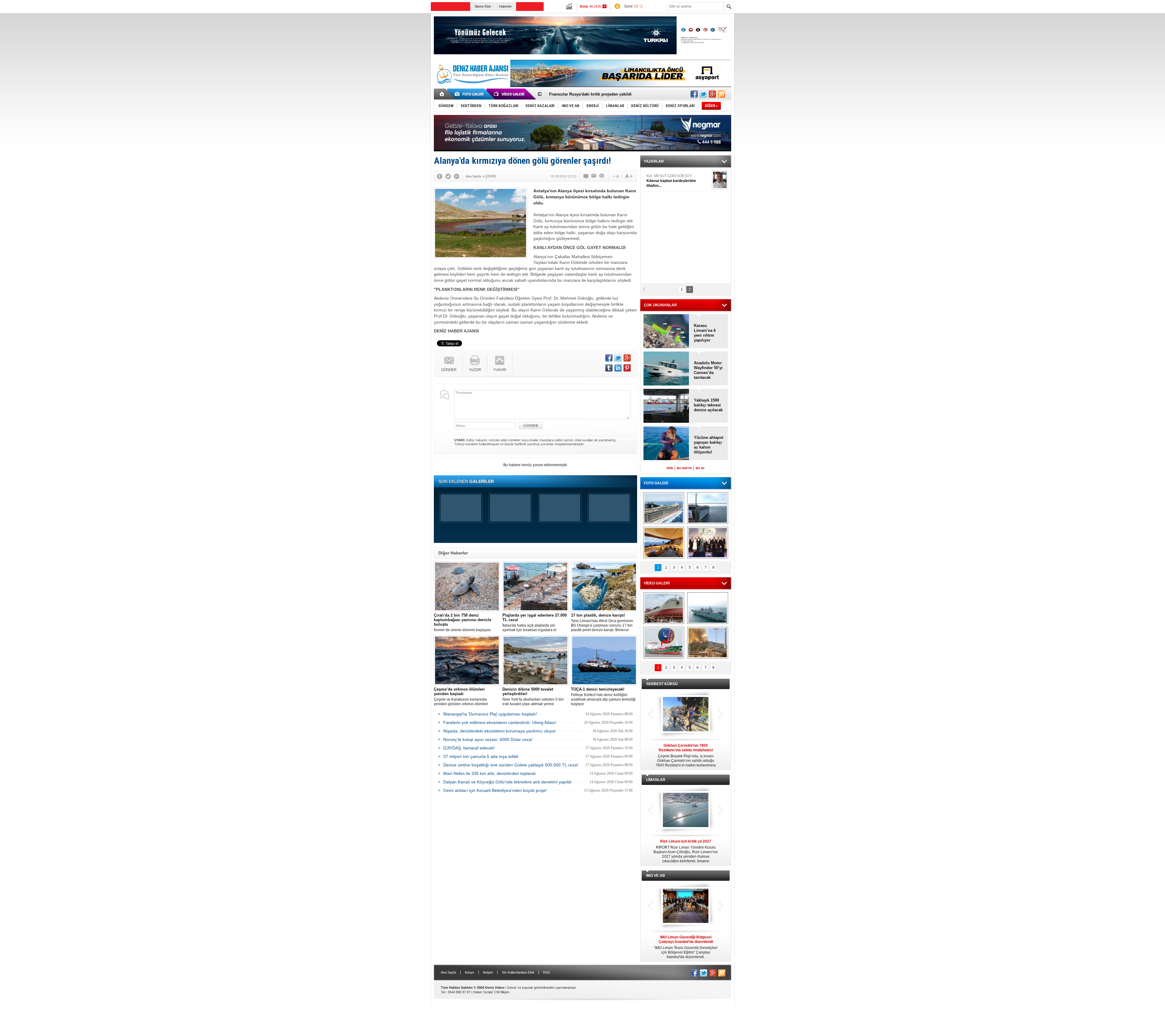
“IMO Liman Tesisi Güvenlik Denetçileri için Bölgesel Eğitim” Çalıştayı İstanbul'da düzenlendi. (686, 947)
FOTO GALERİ (656, 483)
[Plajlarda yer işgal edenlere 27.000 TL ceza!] (535, 586)
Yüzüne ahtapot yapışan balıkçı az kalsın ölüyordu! (708, 444)
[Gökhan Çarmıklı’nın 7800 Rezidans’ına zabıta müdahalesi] (685, 714)
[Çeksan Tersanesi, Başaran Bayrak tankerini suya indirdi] (663, 608)
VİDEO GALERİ (657, 583)
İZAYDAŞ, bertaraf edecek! (469, 747)
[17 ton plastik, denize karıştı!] (604, 586)
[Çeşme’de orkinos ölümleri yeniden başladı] (467, 660)
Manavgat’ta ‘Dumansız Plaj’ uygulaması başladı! (490, 714)
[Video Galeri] (509, 94)
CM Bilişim (501, 992)
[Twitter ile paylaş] (703, 94)
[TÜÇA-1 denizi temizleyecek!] (604, 660)
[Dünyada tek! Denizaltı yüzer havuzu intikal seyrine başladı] (707, 508)
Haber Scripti (482, 992)
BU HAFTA (684, 468)
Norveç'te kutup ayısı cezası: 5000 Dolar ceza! (487, 739)
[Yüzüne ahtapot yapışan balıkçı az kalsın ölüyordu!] (666, 443)
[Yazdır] (602, 176)
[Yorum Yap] (586, 176)
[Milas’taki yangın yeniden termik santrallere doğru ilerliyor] (707, 642)
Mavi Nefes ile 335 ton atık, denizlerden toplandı (489, 773)
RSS (546, 972)
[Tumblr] (609, 368)
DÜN (670, 468)
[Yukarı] (499, 363)
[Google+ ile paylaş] (712, 94)
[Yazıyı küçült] (615, 176)
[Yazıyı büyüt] (629, 176)
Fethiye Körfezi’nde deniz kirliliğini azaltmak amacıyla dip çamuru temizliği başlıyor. (603, 696)
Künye (469, 972)
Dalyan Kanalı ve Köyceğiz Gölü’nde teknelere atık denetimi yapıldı (507, 781)
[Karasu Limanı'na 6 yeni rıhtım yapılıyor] (666, 331)
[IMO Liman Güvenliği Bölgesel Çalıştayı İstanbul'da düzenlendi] (685, 906)
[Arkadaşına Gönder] (594, 176)
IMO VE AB (655, 875)
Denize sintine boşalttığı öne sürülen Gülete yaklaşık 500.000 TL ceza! (510, 764)
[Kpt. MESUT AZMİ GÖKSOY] (720, 179)
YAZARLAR (654, 161)
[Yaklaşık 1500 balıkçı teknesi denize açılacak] (666, 406)
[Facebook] (439, 176)
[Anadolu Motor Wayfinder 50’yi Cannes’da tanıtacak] (666, 369)
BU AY (700, 468)
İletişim (488, 972)
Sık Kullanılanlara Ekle (518, 972)
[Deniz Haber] (472, 87)
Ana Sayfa (448, 972)
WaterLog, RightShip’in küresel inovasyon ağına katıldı (601, 94)
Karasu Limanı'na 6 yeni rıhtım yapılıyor (705, 332)
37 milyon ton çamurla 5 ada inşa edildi (480, 756)
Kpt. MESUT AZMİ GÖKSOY (671, 181)
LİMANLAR (655, 780)
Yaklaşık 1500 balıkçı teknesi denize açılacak (708, 405)
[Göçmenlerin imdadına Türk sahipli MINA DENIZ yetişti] (663, 642)
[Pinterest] (627, 368)
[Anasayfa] (442, 94)
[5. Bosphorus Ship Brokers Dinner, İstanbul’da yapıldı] (707, 542)
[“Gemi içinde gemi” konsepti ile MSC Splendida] (663, 508)
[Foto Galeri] (470, 94)
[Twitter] (448, 176)
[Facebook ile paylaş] (694, 94)
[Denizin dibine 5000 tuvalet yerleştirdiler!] (535, 660)
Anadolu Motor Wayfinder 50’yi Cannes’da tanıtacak (708, 370)
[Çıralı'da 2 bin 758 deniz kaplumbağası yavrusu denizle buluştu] (467, 586)
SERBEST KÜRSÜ (662, 684)
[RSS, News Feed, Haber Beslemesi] (721, 94)
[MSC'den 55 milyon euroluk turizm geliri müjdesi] (663, 542)
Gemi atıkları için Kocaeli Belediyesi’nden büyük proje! (495, 790)
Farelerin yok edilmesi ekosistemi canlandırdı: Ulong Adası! (499, 722)
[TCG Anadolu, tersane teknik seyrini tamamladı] (707, 608)
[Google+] (456, 176)
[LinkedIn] (618, 368)
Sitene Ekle (482, 6)
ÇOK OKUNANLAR (660, 305)
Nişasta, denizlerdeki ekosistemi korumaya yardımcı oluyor (499, 731)
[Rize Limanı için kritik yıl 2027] (685, 810)
